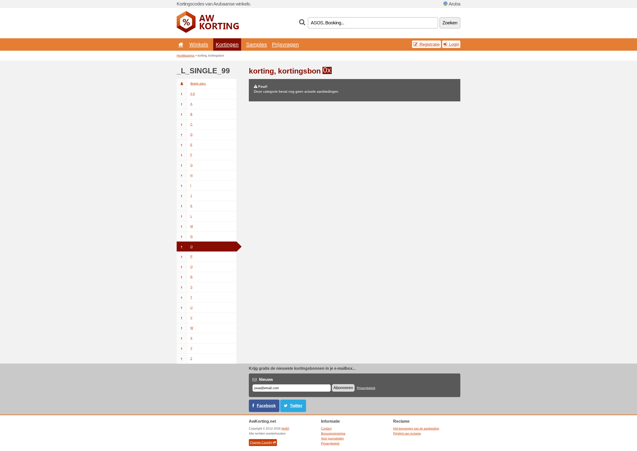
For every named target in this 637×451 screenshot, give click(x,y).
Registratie (429, 44)
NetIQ (285, 428)
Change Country (261, 442)
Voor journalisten (332, 438)
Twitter (296, 406)
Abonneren (343, 388)
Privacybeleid (366, 388)
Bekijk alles (198, 83)
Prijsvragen (285, 44)
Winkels (198, 44)
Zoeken (449, 22)
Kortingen (227, 44)
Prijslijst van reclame (407, 433)
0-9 (192, 94)
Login (453, 44)
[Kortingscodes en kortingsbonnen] (208, 32)
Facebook (266, 406)
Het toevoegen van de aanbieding (416, 428)
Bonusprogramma (333, 433)
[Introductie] (180, 44)
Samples (256, 44)
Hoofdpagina (185, 55)
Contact (326, 428)
